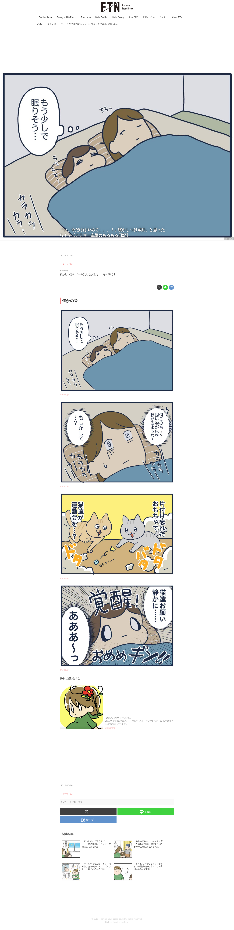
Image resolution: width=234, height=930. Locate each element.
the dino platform (120, 922)
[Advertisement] (117, 48)
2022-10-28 (67, 255)
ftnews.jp (229, 239)
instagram (110, 728)
